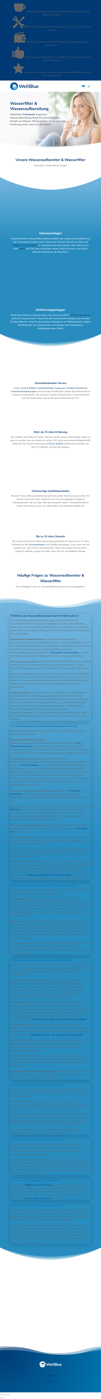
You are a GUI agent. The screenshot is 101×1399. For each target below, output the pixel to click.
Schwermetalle (71, 652)
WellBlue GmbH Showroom (38, 1184)
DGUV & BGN (55, 443)
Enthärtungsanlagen (80, 315)
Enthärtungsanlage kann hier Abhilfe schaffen (48, 875)
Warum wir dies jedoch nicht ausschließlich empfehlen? (60, 1019)
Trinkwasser (29, 114)
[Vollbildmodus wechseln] (4, 1394)
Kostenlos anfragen (18, 1335)
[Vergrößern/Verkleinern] (1, 1394)
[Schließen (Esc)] (9, 1394)
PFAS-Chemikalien (29, 765)
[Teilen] (6, 1394)
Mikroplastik (57, 652)
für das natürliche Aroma (37, 1198)
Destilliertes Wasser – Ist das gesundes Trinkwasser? (56, 1034)
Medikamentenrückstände (24, 245)
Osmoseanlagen (37, 544)
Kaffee (22, 248)
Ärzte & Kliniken (28, 388)
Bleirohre (14, 809)
